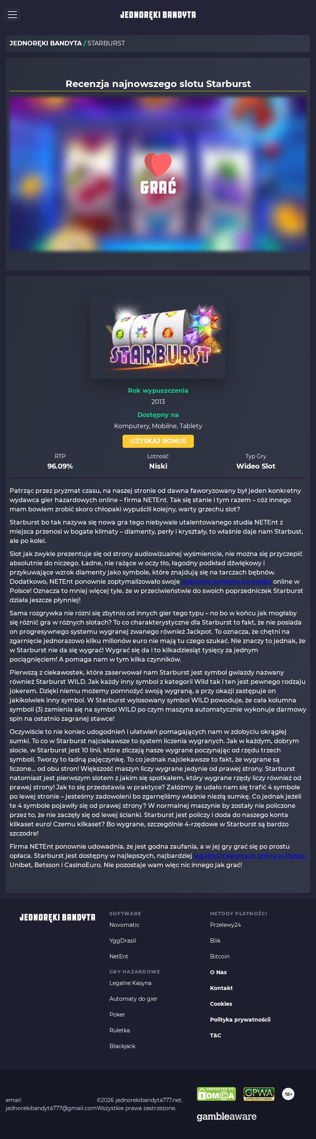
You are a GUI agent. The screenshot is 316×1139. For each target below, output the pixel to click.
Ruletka (119, 1030)
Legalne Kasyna (130, 983)
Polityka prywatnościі (240, 1019)
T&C (215, 1035)
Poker (117, 1014)
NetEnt (118, 956)
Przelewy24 (225, 924)
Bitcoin (220, 956)
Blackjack (122, 1046)
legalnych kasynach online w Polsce (250, 855)
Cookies (221, 1003)
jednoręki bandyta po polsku (227, 581)
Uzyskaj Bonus (158, 441)
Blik (215, 940)
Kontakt (221, 988)
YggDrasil (122, 940)
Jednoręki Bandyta (158, 14)
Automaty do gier (133, 998)
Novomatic (124, 924)
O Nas (218, 972)
